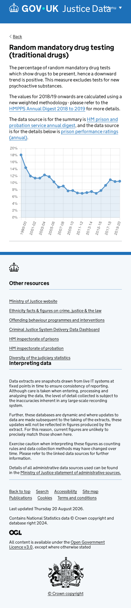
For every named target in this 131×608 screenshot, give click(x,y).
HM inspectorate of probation (36, 348)
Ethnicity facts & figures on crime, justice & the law (55, 310)
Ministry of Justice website (33, 301)
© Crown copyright (65, 593)
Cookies (44, 497)
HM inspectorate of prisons (34, 339)
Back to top (19, 491)
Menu (111, 7)
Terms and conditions (77, 497)
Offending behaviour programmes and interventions (56, 320)
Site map (90, 491)
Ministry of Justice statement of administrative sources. (70, 472)
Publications (20, 497)
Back (17, 36)
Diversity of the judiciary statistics (39, 357)
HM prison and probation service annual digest (63, 122)
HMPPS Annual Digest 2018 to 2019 (47, 109)
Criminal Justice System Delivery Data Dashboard (54, 329)
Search (42, 491)
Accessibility (65, 491)
